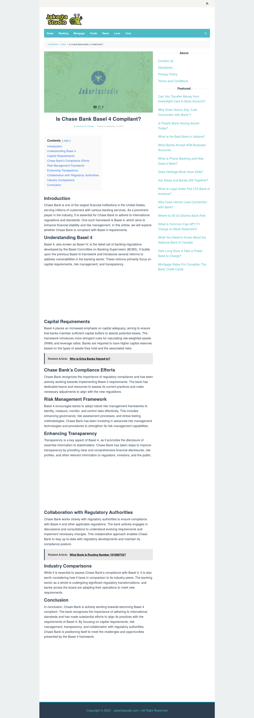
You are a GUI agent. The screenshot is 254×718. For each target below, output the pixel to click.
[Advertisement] (98, 293)
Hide (66, 140)
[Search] (205, 33)
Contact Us (165, 60)
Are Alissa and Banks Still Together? (183, 180)
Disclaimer (165, 67)
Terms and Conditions (173, 81)
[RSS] (207, 3)
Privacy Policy (167, 74)
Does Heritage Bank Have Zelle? (180, 171)
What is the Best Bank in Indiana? (181, 136)
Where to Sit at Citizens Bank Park (182, 215)
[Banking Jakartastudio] (64, 19)
